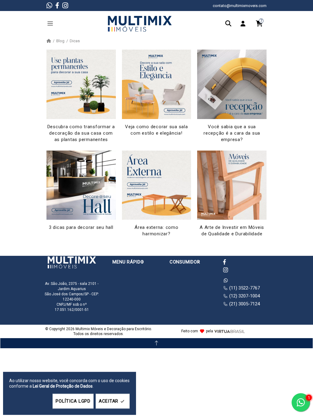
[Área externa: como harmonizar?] (156, 185)
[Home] (49, 41)
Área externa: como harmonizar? (156, 231)
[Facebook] (57, 5)
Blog (60, 41)
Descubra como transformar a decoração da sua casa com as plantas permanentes (81, 133)
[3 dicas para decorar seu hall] (81, 185)
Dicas (75, 41)
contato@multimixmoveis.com (240, 5)
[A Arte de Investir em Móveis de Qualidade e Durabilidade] (232, 185)
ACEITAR (108, 401)
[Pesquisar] (230, 23)
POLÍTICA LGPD (73, 401)
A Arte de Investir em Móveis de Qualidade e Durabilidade (232, 231)
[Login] (244, 23)
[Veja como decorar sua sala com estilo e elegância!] (156, 84)
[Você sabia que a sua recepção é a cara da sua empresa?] (232, 84)
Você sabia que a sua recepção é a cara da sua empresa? (232, 133)
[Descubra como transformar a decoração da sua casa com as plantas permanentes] (81, 84)
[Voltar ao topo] (156, 343)
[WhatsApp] (49, 5)
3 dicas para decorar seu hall (81, 227)
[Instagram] (65, 5)
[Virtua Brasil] (229, 331)
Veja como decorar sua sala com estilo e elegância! (156, 130)
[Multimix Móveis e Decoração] (140, 23)
